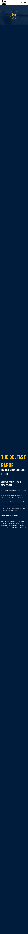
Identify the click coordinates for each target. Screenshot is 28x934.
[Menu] (25, 2)
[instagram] (21, 2)
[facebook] (16, 2)
